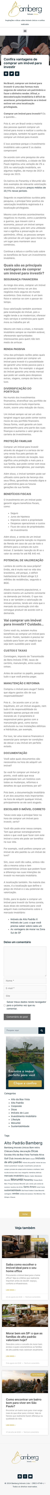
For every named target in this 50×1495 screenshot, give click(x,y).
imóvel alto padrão (29, 1162)
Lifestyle (15, 1119)
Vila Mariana (38, 1194)
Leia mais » (10, 1290)
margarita (25, 1172)
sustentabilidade (12, 1190)
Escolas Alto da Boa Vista (16, 1154)
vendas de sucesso (26, 1194)
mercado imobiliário (14, 1176)
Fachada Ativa (37, 1154)
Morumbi (16, 1123)
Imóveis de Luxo (20, 1112)
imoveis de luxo (22, 1158)
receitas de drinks (17, 1187)
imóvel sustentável (10, 1166)
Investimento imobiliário (23, 1116)
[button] (25, 31)
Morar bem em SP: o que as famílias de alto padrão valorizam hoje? (24, 1337)
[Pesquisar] (41, 1030)
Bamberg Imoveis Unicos (16, 1147)
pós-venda (29, 1184)
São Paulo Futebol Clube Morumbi (32, 1190)
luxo (19, 1172)
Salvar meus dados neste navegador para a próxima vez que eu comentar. (26, 1005)
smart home (41, 1187)
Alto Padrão (17, 1102)
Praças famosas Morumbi (16, 1184)
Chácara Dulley (11, 1151)
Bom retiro (34, 1147)
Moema (27, 1176)
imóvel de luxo (41, 1162)
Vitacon (12, 1197)
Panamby (28, 1180)
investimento (28, 1166)
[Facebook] (20, 1476)
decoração (25, 1151)
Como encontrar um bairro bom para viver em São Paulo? (23, 1403)
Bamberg (34, 1143)
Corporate (16, 1106)
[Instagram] (25, 1476)
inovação (21, 1166)
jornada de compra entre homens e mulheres (25, 1169)
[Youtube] (30, 1476)
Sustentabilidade (20, 1126)
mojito (32, 1176)
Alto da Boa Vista (20, 1099)
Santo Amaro (29, 1187)
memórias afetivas (35, 1172)
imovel (32, 1159)
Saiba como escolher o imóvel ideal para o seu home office (21, 1268)
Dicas (14, 1109)
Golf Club (9, 1158)
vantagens (7, 1194)
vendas (15, 1193)
